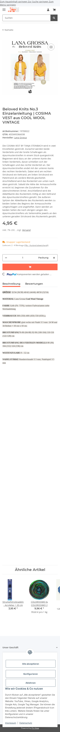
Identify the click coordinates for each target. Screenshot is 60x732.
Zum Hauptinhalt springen (14, 1)
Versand (26, 230)
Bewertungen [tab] (34, 283)
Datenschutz (25, 723)
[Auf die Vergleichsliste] (51, 47)
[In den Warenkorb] (4, 38)
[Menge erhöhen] (54, 257)
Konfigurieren (30, 674)
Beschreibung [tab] (11, 283)
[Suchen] (54, 18)
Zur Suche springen (38, 1)
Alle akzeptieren (30, 663)
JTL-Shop (35, 728)
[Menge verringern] (6, 257)
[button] (48, 10)
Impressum (10, 723)
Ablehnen (31, 682)
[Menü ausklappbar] (4, 8)
